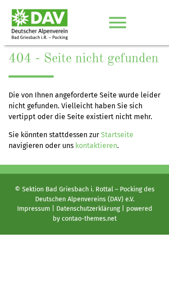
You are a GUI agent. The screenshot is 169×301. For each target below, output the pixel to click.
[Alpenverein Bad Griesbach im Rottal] (40, 22)
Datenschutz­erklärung (88, 209)
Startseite (117, 134)
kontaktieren (96, 145)
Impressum (33, 209)
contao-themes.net (89, 218)
